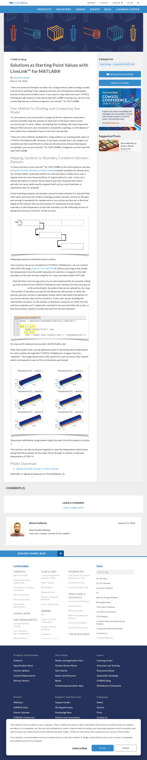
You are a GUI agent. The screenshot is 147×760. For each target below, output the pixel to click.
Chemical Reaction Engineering (22, 581)
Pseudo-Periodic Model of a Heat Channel (33, 170)
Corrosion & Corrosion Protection (23, 588)
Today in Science (79, 634)
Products (44, 9)
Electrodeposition (21, 599)
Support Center (62, 702)
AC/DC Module (103, 583)
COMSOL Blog (18, 59)
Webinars (18, 702)
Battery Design (20, 575)
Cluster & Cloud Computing (48, 620)
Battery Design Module (107, 597)
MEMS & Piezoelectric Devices (78, 616)
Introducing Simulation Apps (69, 685)
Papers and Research (65, 675)
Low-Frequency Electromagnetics (21, 632)
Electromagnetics (25, 619)
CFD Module (102, 616)
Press (99, 712)
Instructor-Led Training (108, 665)
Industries (63, 9)
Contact (104, 3)
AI (97, 592)
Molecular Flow (48, 592)
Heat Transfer (47, 582)
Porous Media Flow (49, 604)
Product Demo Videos (66, 665)
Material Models (75, 610)
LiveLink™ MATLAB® (44, 268)
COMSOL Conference (24, 717)
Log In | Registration (73, 507)
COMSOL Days (21, 707)
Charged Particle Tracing (21, 624)
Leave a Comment (120, 82)
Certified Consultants (106, 611)
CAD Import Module (105, 607)
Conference (101, 633)
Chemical (19, 571)
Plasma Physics (20, 638)
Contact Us (102, 717)
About (100, 702)
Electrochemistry (21, 595)
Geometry (45, 634)
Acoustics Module (104, 588)
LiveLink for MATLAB (123, 64)
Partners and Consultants (67, 717)
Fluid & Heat (49, 571)
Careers (100, 707)
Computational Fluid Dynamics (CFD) (50, 576)
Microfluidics (47, 587)
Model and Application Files (69, 660)
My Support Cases (64, 707)
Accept (102, 748)
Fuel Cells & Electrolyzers (19, 605)
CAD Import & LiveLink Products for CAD (78, 576)
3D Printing (101, 578)
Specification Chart (23, 665)
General (46, 610)
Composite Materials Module (109, 628)
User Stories (61, 670)
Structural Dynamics (77, 623)
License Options (22, 670)
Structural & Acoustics (77, 595)
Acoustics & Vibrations (79, 601)
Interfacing (105, 64)
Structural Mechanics (78, 627)
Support (91, 3)
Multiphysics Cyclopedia (109, 685)
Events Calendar (22, 712)
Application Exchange (107, 675)
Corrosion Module (104, 638)
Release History (21, 680)
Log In (130, 3)
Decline (125, 748)
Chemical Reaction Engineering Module (110, 622)
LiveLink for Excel (76, 582)
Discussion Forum (105, 670)
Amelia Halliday (22, 77)
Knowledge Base (63, 712)
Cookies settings (79, 748)
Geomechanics (75, 606)
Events (95, 9)
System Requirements (24, 675)
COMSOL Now (21, 613)
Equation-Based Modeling (48, 627)
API (43, 614)
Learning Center (128, 9)
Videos (81, 9)
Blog (108, 9)
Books (58, 680)
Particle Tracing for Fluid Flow (50, 598)
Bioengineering (103, 602)
